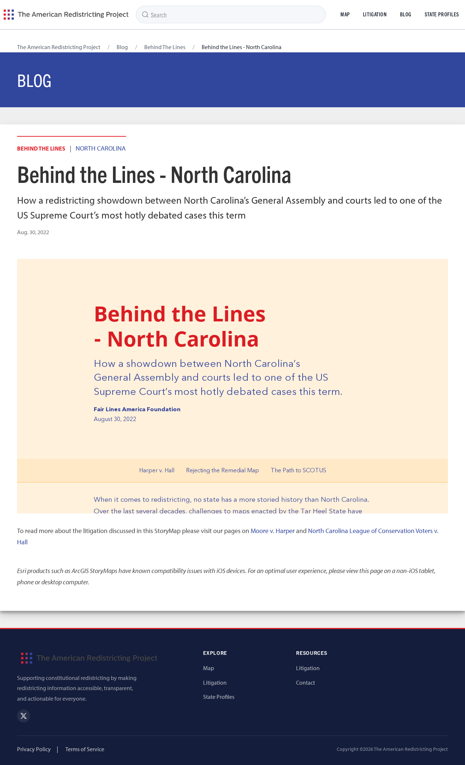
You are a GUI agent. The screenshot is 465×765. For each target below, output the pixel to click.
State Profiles (218, 696)
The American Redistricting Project (58, 47)
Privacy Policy (34, 749)
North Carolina (101, 148)
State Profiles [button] (442, 14)
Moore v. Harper (273, 530)
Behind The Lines (164, 47)
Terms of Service (84, 749)
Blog (406, 14)
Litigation (375, 14)
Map (345, 14)
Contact (305, 682)
